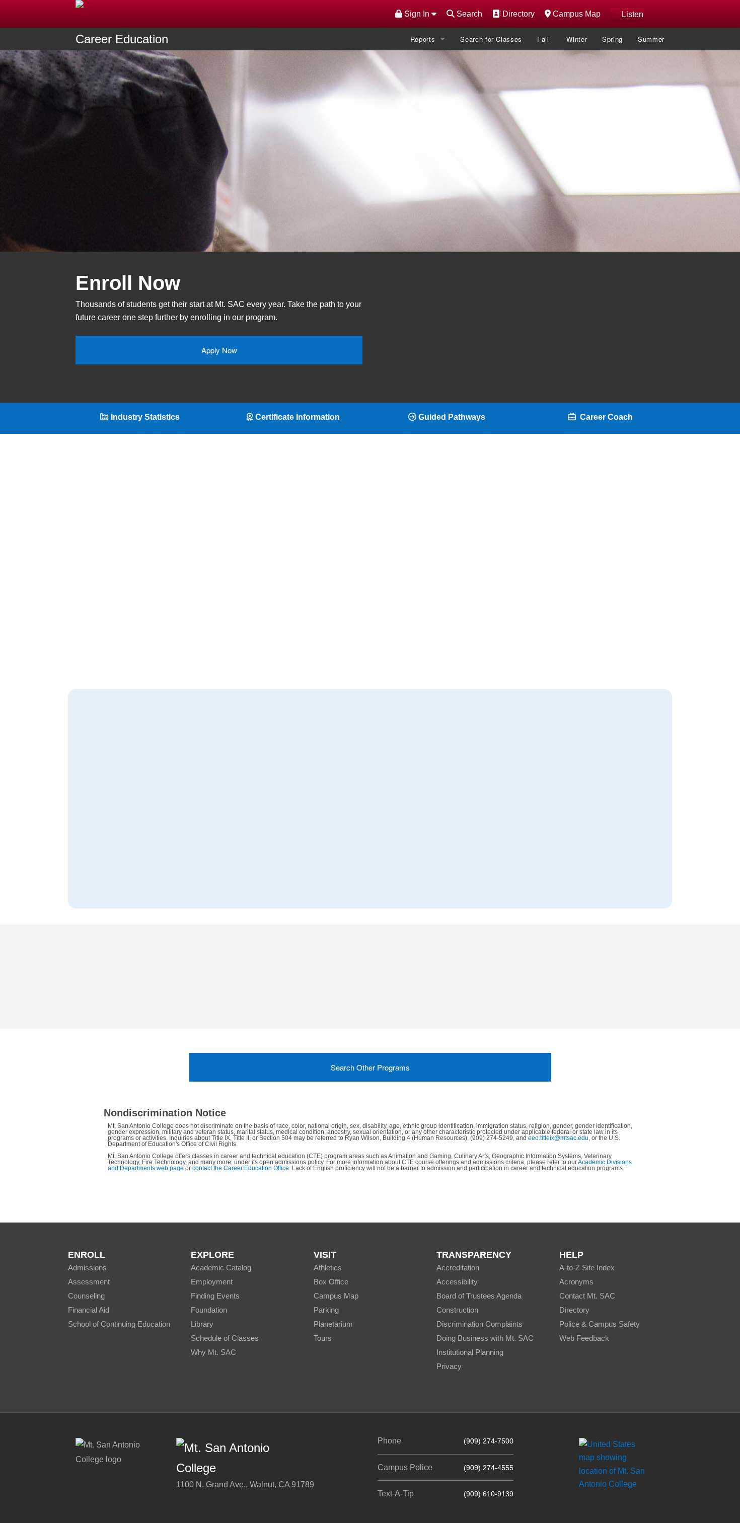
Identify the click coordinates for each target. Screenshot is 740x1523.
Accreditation (457, 1267)
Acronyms (576, 1281)
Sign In (416, 14)
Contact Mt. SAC (587, 1295)
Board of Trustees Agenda (479, 1295)
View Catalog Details (376, 199)
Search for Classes (491, 39)
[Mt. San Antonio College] (615, 1464)
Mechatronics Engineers (140, 859)
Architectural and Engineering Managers (169, 807)
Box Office (331, 1281)
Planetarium (333, 1324)
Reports (422, 39)
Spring (612, 39)
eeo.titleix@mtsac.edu (558, 1137)
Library (202, 1324)
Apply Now (219, 350)
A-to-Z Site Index (587, 1267)
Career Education (122, 39)
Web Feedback (584, 1338)
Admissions (87, 1267)
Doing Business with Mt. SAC (485, 1338)
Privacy (449, 1366)
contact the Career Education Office (240, 1168)
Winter (576, 39)
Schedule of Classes (225, 1338)
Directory (517, 13)
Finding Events (215, 1295)
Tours (323, 1338)
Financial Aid (88, 1310)
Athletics (328, 1267)
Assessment (89, 1281)
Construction (457, 1310)
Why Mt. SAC (213, 1352)
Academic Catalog (221, 1267)
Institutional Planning (469, 1352)
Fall (544, 39)
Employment (212, 1281)
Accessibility (457, 1281)
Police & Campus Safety (599, 1324)
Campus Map (575, 13)
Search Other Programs (370, 1067)
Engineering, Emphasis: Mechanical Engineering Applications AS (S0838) (422, 996)
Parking (326, 1310)
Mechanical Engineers (137, 833)
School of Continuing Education (119, 1324)
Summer (651, 39)
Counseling (86, 1295)
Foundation (209, 1310)
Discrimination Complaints (479, 1324)
